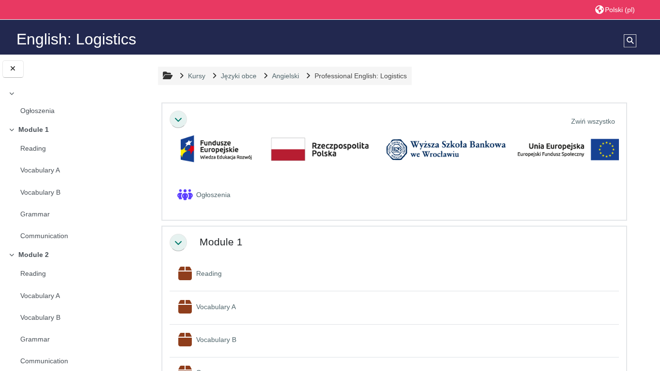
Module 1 (33, 129)
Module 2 (33, 254)
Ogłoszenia (37, 110)
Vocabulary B (40, 192)
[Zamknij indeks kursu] (13, 68)
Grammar (35, 214)
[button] (615, 9)
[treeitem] (69, 103)
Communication (44, 236)
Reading (33, 148)
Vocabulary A (40, 170)
